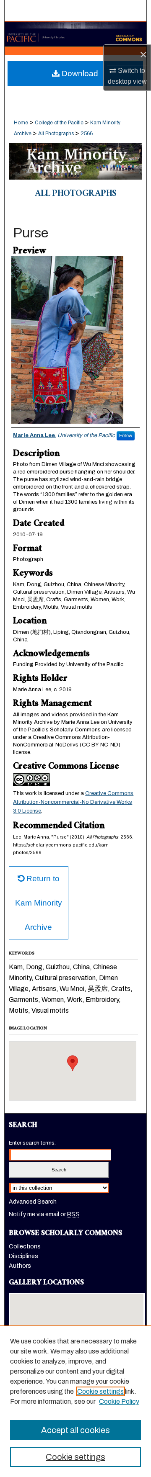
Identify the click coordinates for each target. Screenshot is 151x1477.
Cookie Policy (119, 1401)
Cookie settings (100, 1391)
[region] (75, 1401)
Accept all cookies (75, 1430)
